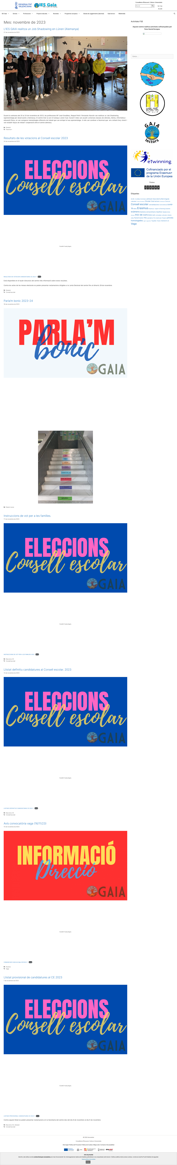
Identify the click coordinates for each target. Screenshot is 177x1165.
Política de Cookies (87, 1145)
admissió (149, 199)
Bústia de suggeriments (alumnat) (94, 13)
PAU (145, 218)
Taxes (158, 221)
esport (157, 208)
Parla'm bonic (10, 507)
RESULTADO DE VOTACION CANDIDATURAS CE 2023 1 (20, 276)
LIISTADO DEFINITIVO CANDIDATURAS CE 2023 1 (18, 808)
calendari (133, 201)
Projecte (164, 218)
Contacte (103, 1145)
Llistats (169, 215)
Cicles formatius (140, 201)
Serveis (15, 13)
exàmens (135, 211)
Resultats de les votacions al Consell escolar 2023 (36, 138)
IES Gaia (4, 13)
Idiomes (133, 215)
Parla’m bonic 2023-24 (18, 300)
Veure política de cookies (88, 1159)
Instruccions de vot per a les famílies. (27, 515)
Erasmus (142, 208)
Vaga (7, 969)
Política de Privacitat (75, 1145)
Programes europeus (71, 13)
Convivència (163, 204)
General (8, 127)
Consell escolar (10, 292)
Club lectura (155, 201)
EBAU (135, 208)
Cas (161, 6)
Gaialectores (166, 212)
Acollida (137, 199)
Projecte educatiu (42, 13)
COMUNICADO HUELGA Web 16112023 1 (16, 962)
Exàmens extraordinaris (148, 212)
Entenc (88, 1162)
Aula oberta (157, 199)
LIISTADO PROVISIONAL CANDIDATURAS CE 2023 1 (19, 1116)
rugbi (144, 221)
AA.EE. (133, 199)
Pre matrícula (157, 218)
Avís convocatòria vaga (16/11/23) (25, 823)
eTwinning (162, 208)
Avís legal (65, 1145)
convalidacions (154, 204)
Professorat (27, 13)
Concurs (167, 201)
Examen (168, 208)
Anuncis (8, 967)
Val (158, 6)
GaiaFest (159, 212)
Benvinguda (165, 199)
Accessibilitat (110, 1145)
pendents (150, 218)
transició (164, 221)
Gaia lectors (111, 13)
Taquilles (153, 221)
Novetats (56, 13)
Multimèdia (122, 13)
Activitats (143, 199)
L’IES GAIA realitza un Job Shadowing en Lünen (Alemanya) (41, 29)
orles (132, 218)
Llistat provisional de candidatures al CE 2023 (33, 977)
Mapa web (96, 1145)
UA (168, 221)
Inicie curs (151, 215)
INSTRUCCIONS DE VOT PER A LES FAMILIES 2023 (19, 654)
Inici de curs (141, 214)
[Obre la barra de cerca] (174, 13)
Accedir (160, 8)
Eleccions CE (10, 659)
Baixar (39, 276)
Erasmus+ (9, 129)
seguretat (148, 221)
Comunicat (162, 201)
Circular (148, 201)
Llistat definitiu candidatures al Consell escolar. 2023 (37, 669)
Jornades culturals (161, 215)
